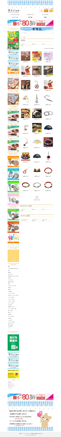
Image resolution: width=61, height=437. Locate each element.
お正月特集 (9, 318)
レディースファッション (15, 14)
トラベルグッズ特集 (11, 297)
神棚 (22, 45)
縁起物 (45, 17)
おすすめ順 (45, 48)
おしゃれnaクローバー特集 (12, 285)
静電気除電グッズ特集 (11, 306)
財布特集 (9, 287)
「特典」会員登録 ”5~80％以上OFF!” (13, 268)
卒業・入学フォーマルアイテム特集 (13, 295)
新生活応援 (9, 314)
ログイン (41, 11)
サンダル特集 (10, 320)
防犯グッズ (9, 312)
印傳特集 (9, 289)
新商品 (9, 266)
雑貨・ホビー (33, 209)
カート (46, 11)
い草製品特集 (10, 291)
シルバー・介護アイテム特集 (12, 308)
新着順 (52, 48)
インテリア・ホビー (15, 17)
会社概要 (52, 8)
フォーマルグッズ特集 (11, 293)
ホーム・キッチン (45, 14)
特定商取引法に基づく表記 (38, 433)
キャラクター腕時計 (11, 316)
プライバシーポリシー (26, 433)
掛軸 (43, 209)
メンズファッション (30, 14)
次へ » (37, 198)
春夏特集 (9, 272)
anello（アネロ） (10, 274)
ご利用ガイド (47, 8)
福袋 (8, 270)
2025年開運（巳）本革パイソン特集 (13, 276)
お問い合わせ (51, 11)
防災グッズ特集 (10, 310)
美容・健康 (30, 17)
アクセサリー (23, 209)
